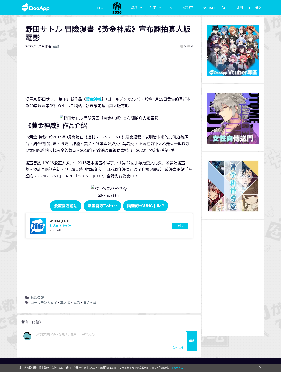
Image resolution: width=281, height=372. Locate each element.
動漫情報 (37, 298)
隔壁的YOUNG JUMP (145, 205)
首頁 (100, 8)
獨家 (153, 8)
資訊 (134, 8)
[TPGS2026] (117, 7)
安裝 (180, 226)
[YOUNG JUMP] (109, 225)
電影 (76, 303)
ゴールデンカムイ (44, 303)
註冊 (239, 8)
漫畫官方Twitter (102, 205)
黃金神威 (94, 99)
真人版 (65, 303)
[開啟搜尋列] (223, 8)
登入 (258, 8)
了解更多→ (177, 367)
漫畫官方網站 (65, 205)
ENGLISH (208, 8)
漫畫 (172, 8)
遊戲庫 (188, 8)
